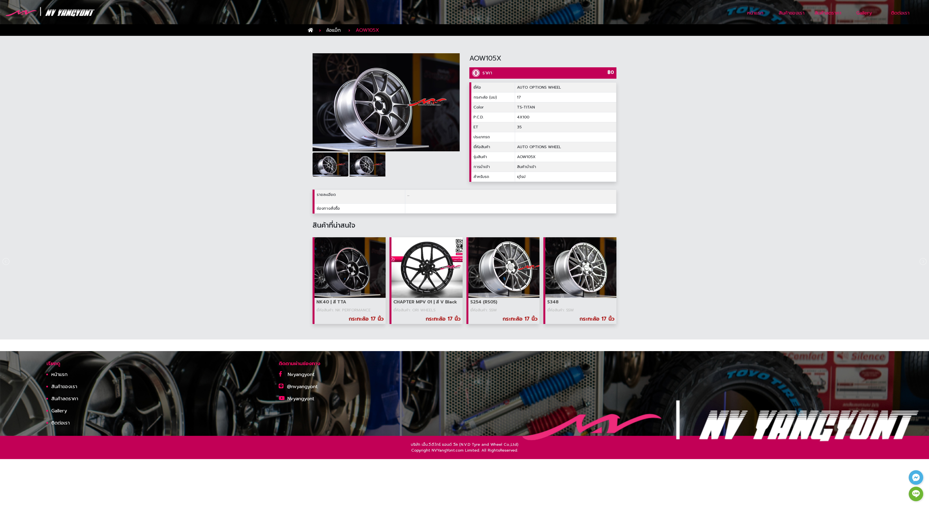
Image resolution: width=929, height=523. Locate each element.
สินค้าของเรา (64, 386)
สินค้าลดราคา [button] (827, 12)
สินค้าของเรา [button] (791, 12)
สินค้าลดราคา (64, 398)
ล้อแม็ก (333, 30)
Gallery (59, 410)
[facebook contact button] (916, 477)
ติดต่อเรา (60, 422)
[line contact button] (916, 494)
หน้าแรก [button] (755, 12)
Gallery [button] (864, 12)
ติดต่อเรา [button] (900, 12)
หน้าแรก (59, 374)
